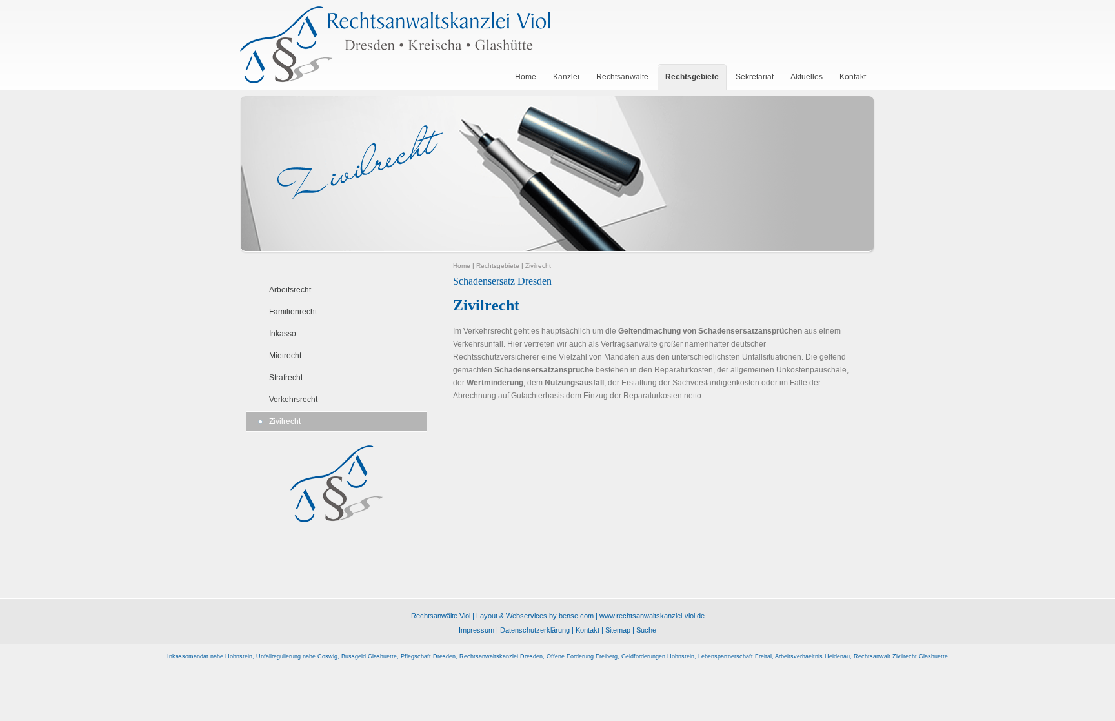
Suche (646, 630)
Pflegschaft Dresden (428, 656)
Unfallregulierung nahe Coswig (296, 656)
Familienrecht (293, 311)
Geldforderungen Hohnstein (657, 656)
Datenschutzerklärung (535, 630)
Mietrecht (285, 355)
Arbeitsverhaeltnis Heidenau (812, 656)
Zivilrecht (285, 421)
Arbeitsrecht (290, 289)
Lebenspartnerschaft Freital (735, 656)
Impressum (476, 630)
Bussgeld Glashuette (369, 656)
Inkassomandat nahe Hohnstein (209, 656)
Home (461, 265)
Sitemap (617, 630)
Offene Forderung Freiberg (582, 656)
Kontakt (587, 630)
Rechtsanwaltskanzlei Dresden (501, 656)
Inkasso (282, 333)
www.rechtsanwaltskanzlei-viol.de (652, 616)
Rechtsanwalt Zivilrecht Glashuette (901, 656)
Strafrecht (286, 377)
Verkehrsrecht (293, 399)
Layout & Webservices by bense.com (535, 616)
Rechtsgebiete (497, 265)
